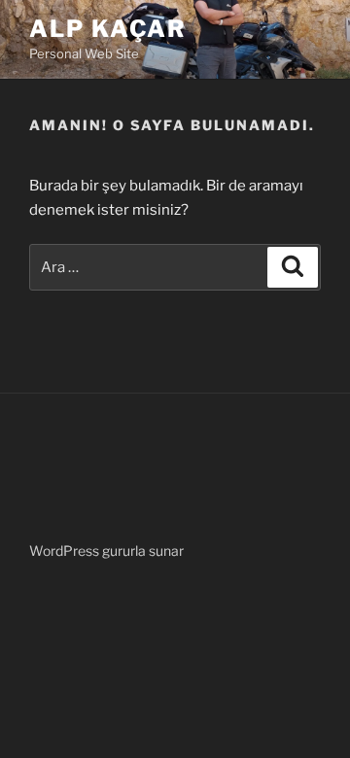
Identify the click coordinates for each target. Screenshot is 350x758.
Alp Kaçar (108, 29)
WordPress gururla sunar (106, 550)
